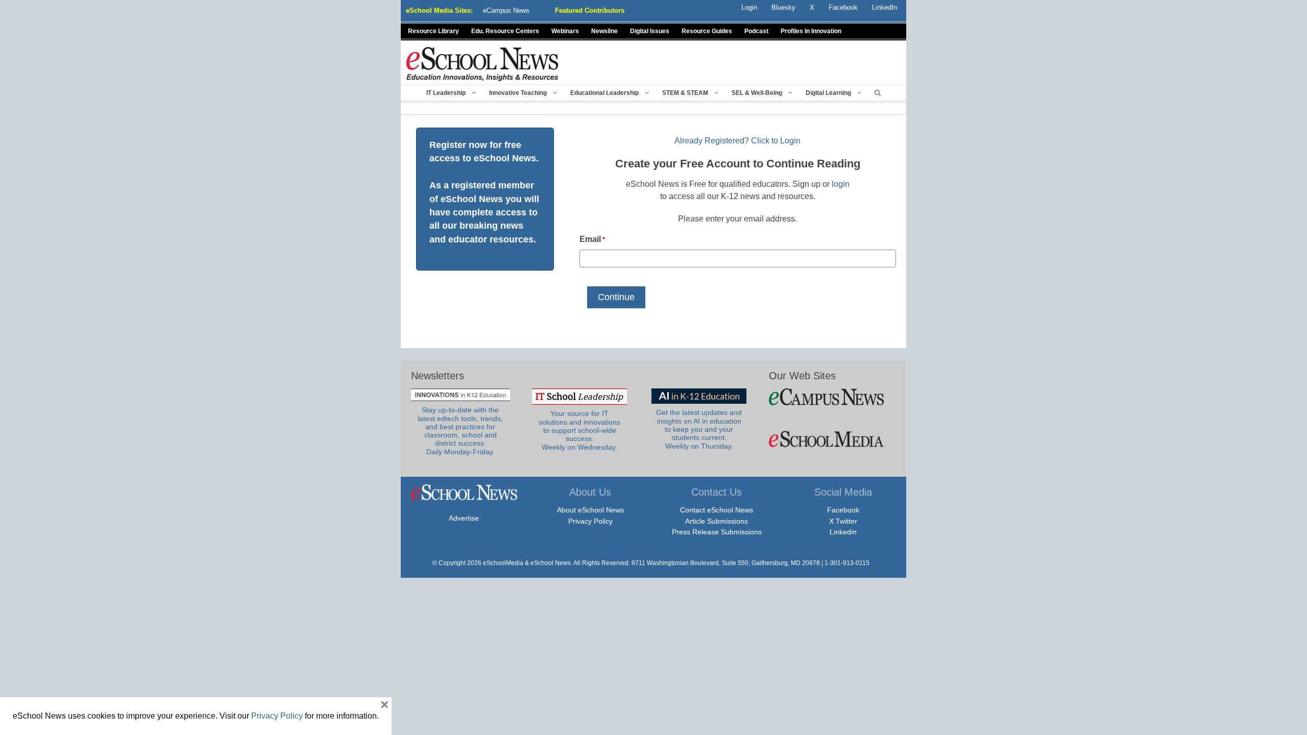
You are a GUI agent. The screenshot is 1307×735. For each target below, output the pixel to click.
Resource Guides (707, 31)
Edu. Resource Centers (505, 31)
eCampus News (506, 10)
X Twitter (843, 521)
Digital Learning (828, 92)
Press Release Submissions (717, 532)
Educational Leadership (604, 92)
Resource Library (433, 31)
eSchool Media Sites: (439, 10)
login (841, 184)
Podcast (756, 31)
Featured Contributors (589, 10)
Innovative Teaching (518, 92)
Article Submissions (716, 521)
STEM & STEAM (685, 92)
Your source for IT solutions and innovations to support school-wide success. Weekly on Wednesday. (579, 430)
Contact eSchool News (716, 510)
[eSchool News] (482, 63)
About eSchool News (590, 510)
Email (592, 239)
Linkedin (843, 532)
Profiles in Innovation (811, 31)
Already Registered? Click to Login (737, 140)
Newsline (604, 31)
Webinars (565, 31)
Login (749, 7)
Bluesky (783, 7)
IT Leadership (446, 92)
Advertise (464, 518)
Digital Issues (649, 31)
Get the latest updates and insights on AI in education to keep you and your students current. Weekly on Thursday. (699, 429)
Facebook (843, 510)
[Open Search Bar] (877, 93)
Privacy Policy (590, 521)
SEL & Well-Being (757, 92)
